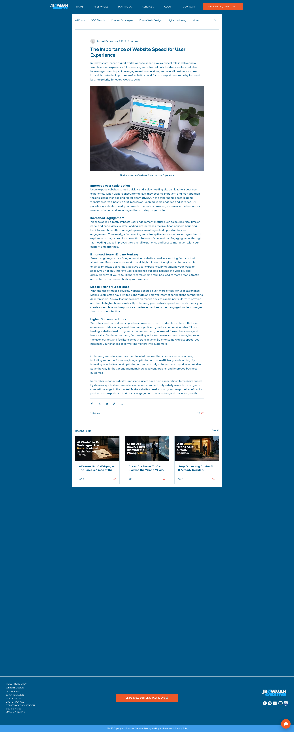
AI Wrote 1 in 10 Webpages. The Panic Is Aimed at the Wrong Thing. (97, 468)
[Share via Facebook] (91, 403)
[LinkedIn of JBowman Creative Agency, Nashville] (274, 703)
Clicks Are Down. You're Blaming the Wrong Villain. (146, 468)
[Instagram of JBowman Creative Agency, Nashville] (265, 703)
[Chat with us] (286, 724)
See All (215, 430)
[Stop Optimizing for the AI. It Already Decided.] (197, 448)
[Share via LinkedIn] (106, 403)
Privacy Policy (181, 728)
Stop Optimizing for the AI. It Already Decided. (196, 468)
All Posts (80, 20)
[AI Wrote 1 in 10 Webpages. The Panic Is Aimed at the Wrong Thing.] (97, 448)
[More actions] (202, 41)
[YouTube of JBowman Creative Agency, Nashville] (270, 703)
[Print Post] (121, 403)
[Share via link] (114, 403)
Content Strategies (122, 20)
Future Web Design (150, 20)
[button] (148, 6)
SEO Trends (98, 20)
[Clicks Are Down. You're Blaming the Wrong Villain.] (147, 448)
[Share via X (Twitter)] (99, 403)
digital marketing (177, 20)
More (195, 20)
